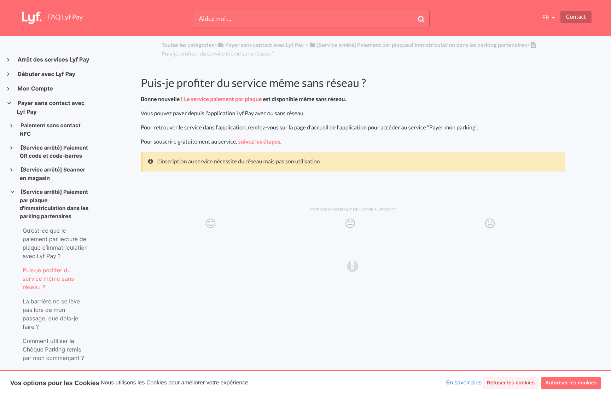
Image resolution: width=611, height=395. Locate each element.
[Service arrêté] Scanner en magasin (52, 173)
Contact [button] (576, 16)
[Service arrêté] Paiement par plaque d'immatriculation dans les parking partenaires (54, 204)
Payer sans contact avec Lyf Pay (51, 107)
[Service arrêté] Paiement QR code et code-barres (54, 151)
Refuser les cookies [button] (511, 383)
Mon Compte (35, 88)
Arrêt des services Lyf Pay (53, 59)
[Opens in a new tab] (352, 265)
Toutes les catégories (188, 45)
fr (546, 17)
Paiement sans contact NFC (50, 129)
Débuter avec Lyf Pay (46, 73)
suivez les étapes (259, 141)
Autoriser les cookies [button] (571, 383)
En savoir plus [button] (464, 383)
